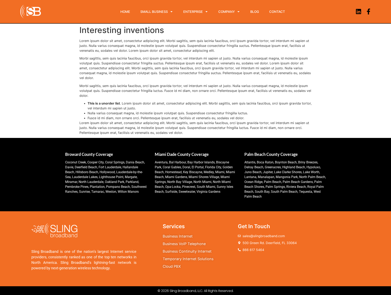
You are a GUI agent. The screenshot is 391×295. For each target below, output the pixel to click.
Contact (277, 12)
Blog (254, 12)
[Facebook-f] (368, 11)
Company (226, 12)
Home (125, 12)
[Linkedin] (358, 11)
